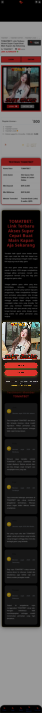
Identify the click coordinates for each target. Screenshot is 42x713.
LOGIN (21, 365)
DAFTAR (21, 373)
